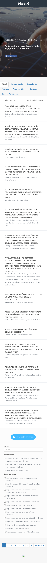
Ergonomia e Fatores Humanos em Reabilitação (23, 502)
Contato (33, 89)
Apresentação (17, 84)
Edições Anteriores (10, 94)
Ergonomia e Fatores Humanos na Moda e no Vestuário (22, 513)
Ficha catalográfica (24, 436)
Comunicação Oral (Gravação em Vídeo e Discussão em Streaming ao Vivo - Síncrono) (24, 459)
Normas (5, 89)
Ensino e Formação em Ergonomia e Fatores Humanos (22, 479)
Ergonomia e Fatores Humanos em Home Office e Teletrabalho (23, 497)
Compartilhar (11, 56)
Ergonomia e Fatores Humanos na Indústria (21, 509)
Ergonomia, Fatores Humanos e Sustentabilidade (23, 522)
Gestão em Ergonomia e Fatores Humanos (21, 525)
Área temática (19, 89)
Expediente (32, 84)
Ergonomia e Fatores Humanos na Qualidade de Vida (25, 518)
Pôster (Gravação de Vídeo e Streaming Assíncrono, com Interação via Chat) (24, 465)
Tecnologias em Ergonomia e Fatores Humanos (23, 532)
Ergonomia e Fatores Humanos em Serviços (21, 505)
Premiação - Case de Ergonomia (17, 470)
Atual (4, 84)
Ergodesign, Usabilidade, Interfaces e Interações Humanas (23, 485)
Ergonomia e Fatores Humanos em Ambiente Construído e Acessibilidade (22, 491)
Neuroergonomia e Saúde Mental (18, 528)
